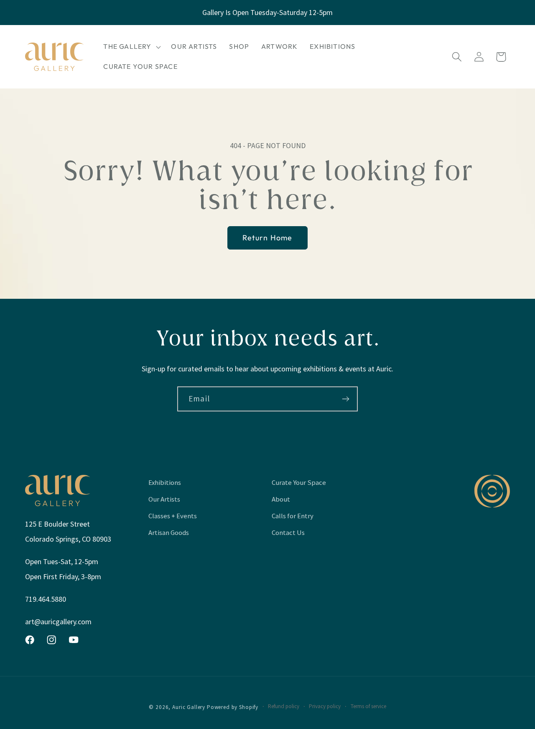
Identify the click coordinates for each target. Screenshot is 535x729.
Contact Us (288, 532)
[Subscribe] (345, 399)
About (281, 499)
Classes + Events (172, 515)
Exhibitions (164, 482)
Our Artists (164, 499)
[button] (131, 47)
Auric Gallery (188, 707)
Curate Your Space (299, 482)
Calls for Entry (292, 515)
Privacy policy (325, 706)
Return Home (267, 237)
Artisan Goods (168, 532)
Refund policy (283, 706)
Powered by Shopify (232, 707)
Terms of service (368, 706)
